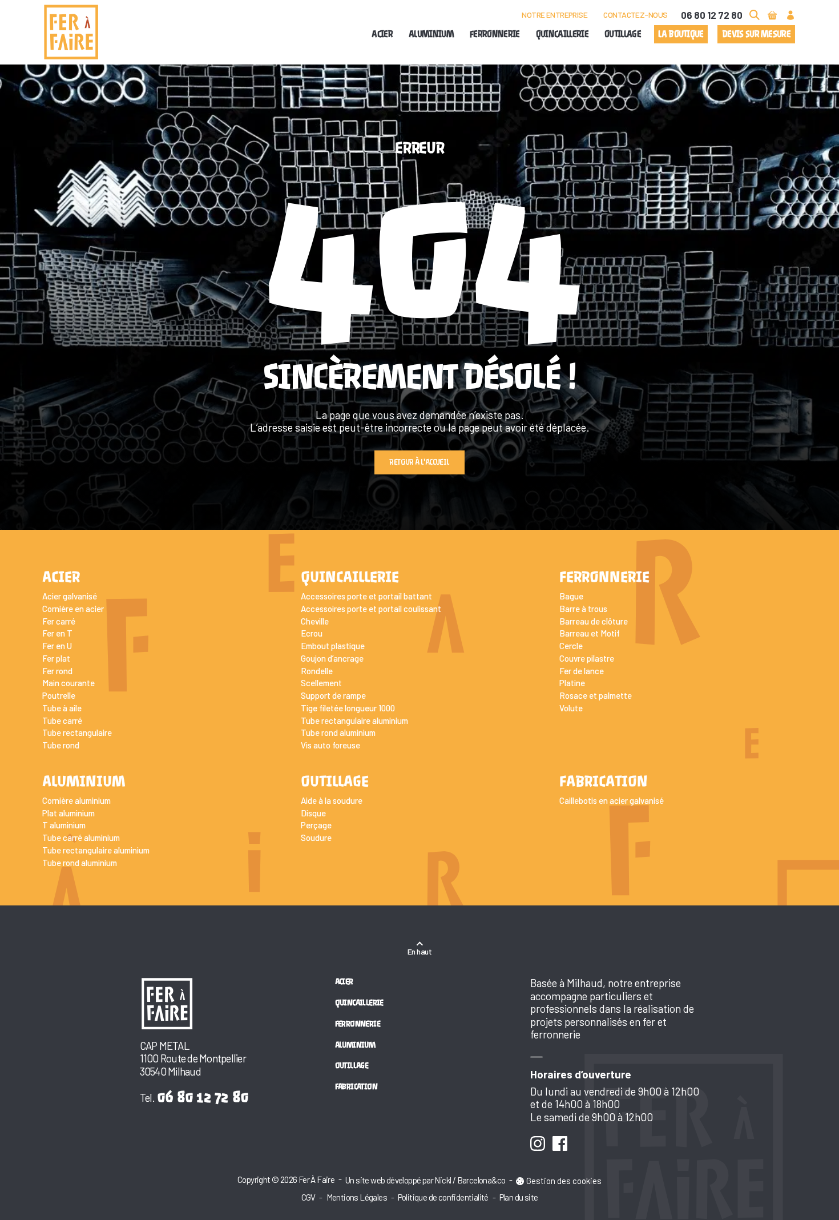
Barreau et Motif (589, 633)
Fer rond (57, 671)
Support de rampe (333, 695)
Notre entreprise (554, 14)
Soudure (316, 837)
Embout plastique (333, 646)
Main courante (68, 683)
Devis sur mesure (756, 34)
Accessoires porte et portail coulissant (371, 608)
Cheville (315, 621)
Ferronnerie (495, 34)
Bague (571, 596)
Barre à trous (583, 608)
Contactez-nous (635, 14)
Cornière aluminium (76, 800)
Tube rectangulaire (77, 732)
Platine (572, 683)
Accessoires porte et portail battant (366, 596)
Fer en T (57, 633)
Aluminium (431, 34)
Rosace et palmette (595, 695)
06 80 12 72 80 (712, 15)
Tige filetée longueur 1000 (348, 708)
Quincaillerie (562, 34)
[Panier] (772, 15)
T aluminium (64, 825)
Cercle (571, 646)
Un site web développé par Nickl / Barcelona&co (425, 1180)
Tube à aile (62, 708)
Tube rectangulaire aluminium (354, 720)
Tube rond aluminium (338, 732)
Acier (382, 34)
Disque (313, 813)
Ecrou (311, 633)
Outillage (622, 34)
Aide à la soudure (331, 800)
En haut (419, 951)
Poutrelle (58, 695)
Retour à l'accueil (419, 462)
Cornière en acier (73, 608)
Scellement (321, 683)
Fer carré (58, 621)
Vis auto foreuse (330, 745)
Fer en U (57, 646)
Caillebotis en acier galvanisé (611, 800)
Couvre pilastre (586, 658)
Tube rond (60, 745)
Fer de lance (581, 671)
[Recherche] (754, 15)
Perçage (316, 825)
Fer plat (56, 658)
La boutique (681, 34)
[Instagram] (537, 1143)
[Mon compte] (790, 15)
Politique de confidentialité (443, 1197)
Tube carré (62, 720)
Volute (571, 708)
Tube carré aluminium (81, 837)
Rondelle (317, 671)
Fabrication (603, 781)
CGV (308, 1197)
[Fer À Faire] (71, 32)
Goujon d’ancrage (332, 658)
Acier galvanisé (69, 596)
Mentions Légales (356, 1197)
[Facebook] (559, 1143)
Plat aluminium (68, 813)
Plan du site (518, 1197)
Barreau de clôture (593, 621)
